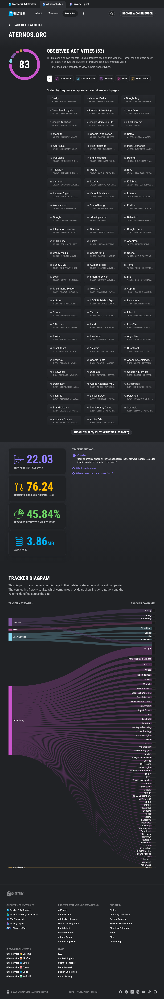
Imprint (94, 992)
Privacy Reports (118, 919)
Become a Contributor (137, 13)
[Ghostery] (17, 13)
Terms (71, 992)
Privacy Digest (81, 4)
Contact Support (66, 958)
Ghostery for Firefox (18, 958)
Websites (70, 13)
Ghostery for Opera (17, 967)
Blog (112, 937)
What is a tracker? (86, 468)
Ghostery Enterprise (120, 928)
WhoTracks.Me (54, 4)
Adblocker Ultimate (68, 919)
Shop (112, 932)
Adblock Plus (64, 914)
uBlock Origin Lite (67, 941)
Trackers (54, 13)
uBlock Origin (65, 937)
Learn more (110, 462)
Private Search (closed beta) (24, 914)
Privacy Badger (66, 932)
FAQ (60, 954)
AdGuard (62, 910)
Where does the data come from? (94, 473)
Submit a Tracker (66, 963)
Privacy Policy (83, 992)
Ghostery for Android (18, 976)
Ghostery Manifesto (120, 914)
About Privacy (65, 976)
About (38, 13)
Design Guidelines (67, 972)
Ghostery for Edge (17, 972)
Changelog (115, 941)
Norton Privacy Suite (68, 923)
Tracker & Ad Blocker (24, 4)
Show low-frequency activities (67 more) (101, 432)
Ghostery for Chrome (18, 954)
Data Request (65, 967)
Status (113, 910)
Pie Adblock (64, 928)
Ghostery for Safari (17, 963)
